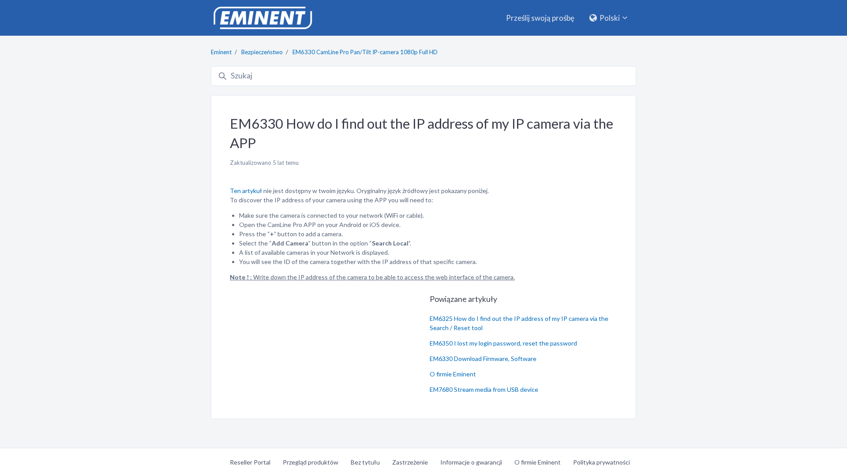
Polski (609, 17)
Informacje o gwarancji (471, 462)
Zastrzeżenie (410, 462)
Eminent (221, 52)
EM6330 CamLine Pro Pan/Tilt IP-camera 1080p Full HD (365, 52)
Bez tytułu (365, 462)
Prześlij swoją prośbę (540, 17)
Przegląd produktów (310, 462)
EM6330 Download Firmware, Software (483, 358)
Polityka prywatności (601, 462)
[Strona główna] (262, 18)
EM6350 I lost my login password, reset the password (503, 343)
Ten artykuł (246, 190)
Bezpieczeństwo (262, 52)
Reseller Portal (250, 462)
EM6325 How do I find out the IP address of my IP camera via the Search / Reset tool (519, 323)
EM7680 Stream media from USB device (484, 389)
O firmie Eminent (453, 374)
